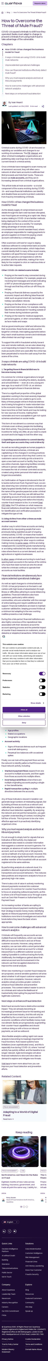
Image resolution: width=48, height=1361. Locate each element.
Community (29, 1302)
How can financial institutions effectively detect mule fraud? (25, 71)
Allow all (24, 710)
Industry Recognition (10, 1302)
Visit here (6, 1063)
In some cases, (22, 543)
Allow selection (24, 716)
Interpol (34, 153)
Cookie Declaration (32, 1339)
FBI (28, 153)
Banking (5, 1260)
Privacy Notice (7, 1339)
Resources (29, 1294)
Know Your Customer (33, 1270)
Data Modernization (33, 1249)
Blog (27, 1290)
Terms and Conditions (33, 1344)
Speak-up (29, 1311)
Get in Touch (6, 1277)
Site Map (28, 1307)
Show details (36, 703)
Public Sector (7, 1272)
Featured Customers (33, 1298)
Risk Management (32, 1257)
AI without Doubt (8, 1255)
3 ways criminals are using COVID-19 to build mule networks (25, 58)
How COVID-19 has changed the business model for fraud (24, 50)
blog (8, 12)
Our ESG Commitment (10, 1311)
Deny (24, 723)
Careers (5, 1307)
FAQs (4, 1315)
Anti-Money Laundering (34, 1266)
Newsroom (6, 1298)
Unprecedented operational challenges (22, 65)
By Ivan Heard (15, 102)
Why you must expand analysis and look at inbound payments (24, 79)
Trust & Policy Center (10, 1344)
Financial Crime (31, 1261)
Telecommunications (10, 1268)
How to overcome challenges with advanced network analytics (25, 87)
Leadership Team (8, 1294)
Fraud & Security (32, 1274)
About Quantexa (8, 1290)
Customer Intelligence (33, 1253)
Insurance (5, 1264)
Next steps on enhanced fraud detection (23, 93)
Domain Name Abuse (33, 1349)
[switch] (42, 680)
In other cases (8, 559)
